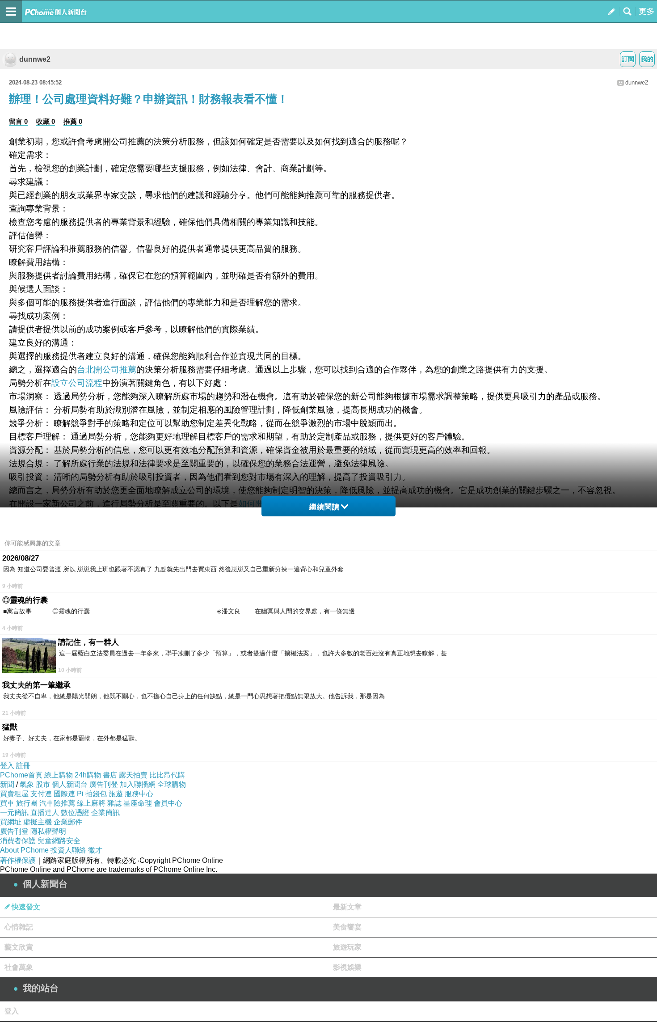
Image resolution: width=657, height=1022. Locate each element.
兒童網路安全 (59, 841)
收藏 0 (45, 121)
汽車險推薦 (57, 803)
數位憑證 (75, 812)
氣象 (27, 784)
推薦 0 (72, 121)
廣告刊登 (103, 784)
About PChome (24, 850)
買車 (7, 803)
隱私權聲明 (48, 831)
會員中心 (168, 803)
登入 (7, 765)
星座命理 (137, 803)
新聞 (7, 784)
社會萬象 (18, 967)
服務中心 (139, 794)
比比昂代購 (167, 775)
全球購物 (171, 784)
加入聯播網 (138, 784)
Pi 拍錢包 (92, 794)
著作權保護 (18, 860)
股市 (43, 784)
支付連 (41, 794)
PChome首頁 (21, 775)
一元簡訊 (14, 812)
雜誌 (114, 803)
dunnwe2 (35, 59)
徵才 (95, 850)
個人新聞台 (70, 784)
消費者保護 (18, 841)
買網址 (10, 822)
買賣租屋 (14, 794)
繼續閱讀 (324, 507)
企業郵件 (68, 822)
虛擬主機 (37, 822)
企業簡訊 (105, 812)
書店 (110, 775)
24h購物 (88, 775)
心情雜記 (18, 927)
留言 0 (18, 121)
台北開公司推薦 (106, 369)
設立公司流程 (76, 383)
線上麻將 (91, 803)
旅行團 (27, 803)
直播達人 (44, 812)
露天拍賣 (133, 775)
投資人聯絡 (68, 850)
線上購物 (58, 775)
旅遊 (116, 794)
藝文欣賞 (18, 947)
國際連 (64, 794)
